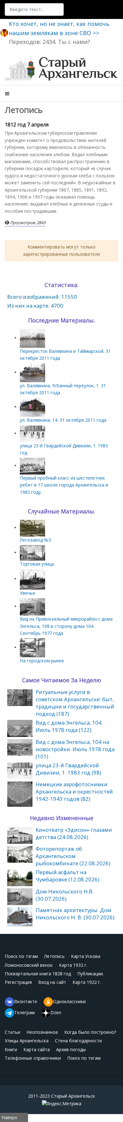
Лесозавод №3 (35, 540)
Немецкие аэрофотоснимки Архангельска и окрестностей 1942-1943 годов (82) (74, 791)
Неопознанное (42, 1032)
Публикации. (90, 974)
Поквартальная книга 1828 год (38, 974)
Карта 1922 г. (87, 982)
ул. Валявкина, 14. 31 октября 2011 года (63, 420)
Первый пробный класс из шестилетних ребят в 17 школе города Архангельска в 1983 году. (64, 485)
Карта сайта (36, 1049)
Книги (11, 1049)
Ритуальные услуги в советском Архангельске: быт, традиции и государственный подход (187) (75, 702)
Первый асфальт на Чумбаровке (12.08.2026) (67, 875)
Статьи (12, 1032)
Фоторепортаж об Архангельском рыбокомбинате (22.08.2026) (73, 856)
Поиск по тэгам (21, 956)
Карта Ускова (85, 956)
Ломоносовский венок (29, 965)
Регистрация (18, 982)
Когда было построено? (90, 1032)
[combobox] (34, 9)
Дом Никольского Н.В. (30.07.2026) (65, 895)
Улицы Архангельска (27, 1041)
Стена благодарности (78, 1041)
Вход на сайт (52, 982)
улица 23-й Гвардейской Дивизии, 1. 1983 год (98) (68, 769)
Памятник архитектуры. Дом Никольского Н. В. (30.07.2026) (75, 913)
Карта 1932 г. (73, 965)
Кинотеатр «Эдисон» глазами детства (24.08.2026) (74, 833)
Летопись (54, 956)
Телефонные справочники (33, 1058)
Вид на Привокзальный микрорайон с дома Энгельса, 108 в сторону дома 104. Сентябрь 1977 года (66, 626)
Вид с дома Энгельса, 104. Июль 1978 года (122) (69, 726)
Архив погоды (71, 1049)
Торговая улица (37, 564)
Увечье (27, 593)
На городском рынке (42, 661)
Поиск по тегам (84, 1058)
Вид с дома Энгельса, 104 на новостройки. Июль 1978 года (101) (75, 749)
